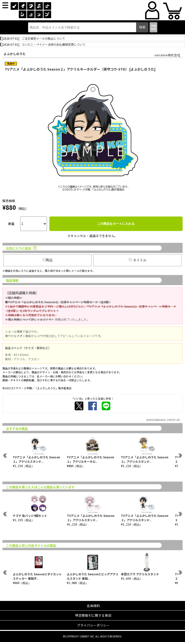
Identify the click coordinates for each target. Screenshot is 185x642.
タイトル (139, 260)
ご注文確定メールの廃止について (43, 38)
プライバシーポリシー (93, 625)
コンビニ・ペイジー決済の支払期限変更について (53, 44)
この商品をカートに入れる (116, 223)
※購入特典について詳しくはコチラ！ (29, 319)
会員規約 (93, 605)
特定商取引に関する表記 (93, 615)
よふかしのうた (15, 53)
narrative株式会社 (167, 55)
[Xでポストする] (79, 406)
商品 (49, 260)
